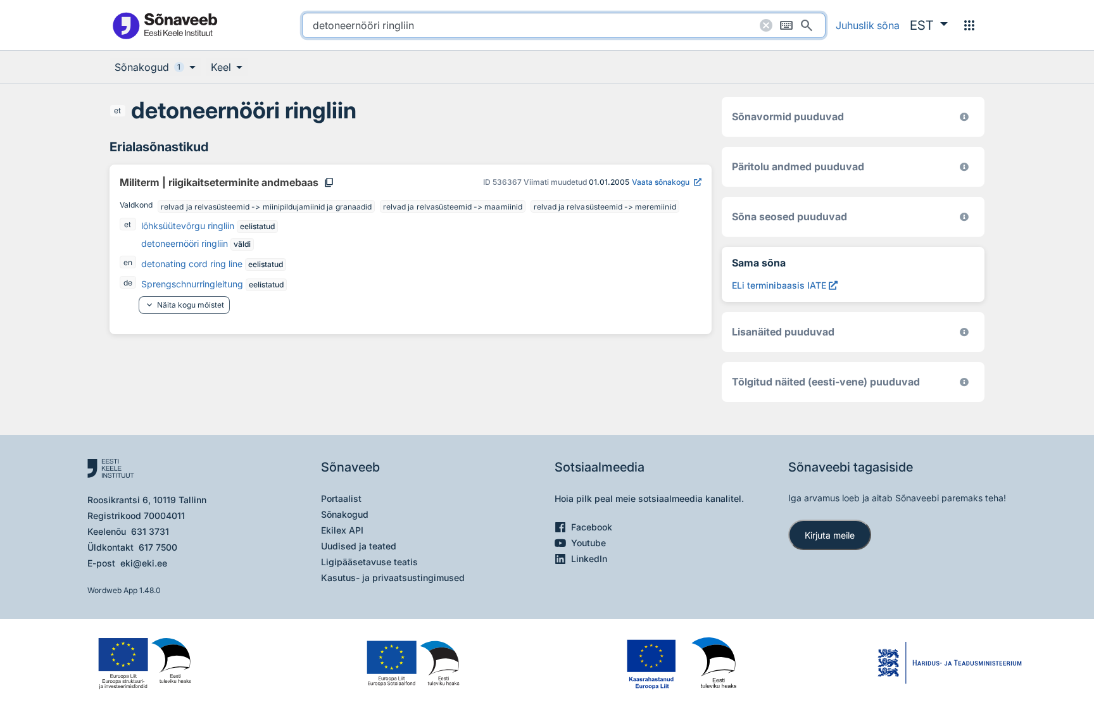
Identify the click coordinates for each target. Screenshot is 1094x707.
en (127, 262)
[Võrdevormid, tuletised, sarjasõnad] (964, 217)
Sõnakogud (344, 514)
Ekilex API (342, 530)
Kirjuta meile (830, 535)
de (127, 282)
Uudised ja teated (358, 546)
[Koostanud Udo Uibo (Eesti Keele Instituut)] (964, 167)
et (117, 110)
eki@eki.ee (143, 563)
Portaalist (341, 498)
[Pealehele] (164, 25)
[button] (929, 25)
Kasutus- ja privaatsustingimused (393, 577)
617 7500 (158, 547)
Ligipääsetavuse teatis (369, 561)
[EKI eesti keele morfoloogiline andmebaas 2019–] (964, 117)
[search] (564, 25)
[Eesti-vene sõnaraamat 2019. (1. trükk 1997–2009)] (964, 382)
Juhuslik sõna (868, 25)
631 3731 (150, 531)
